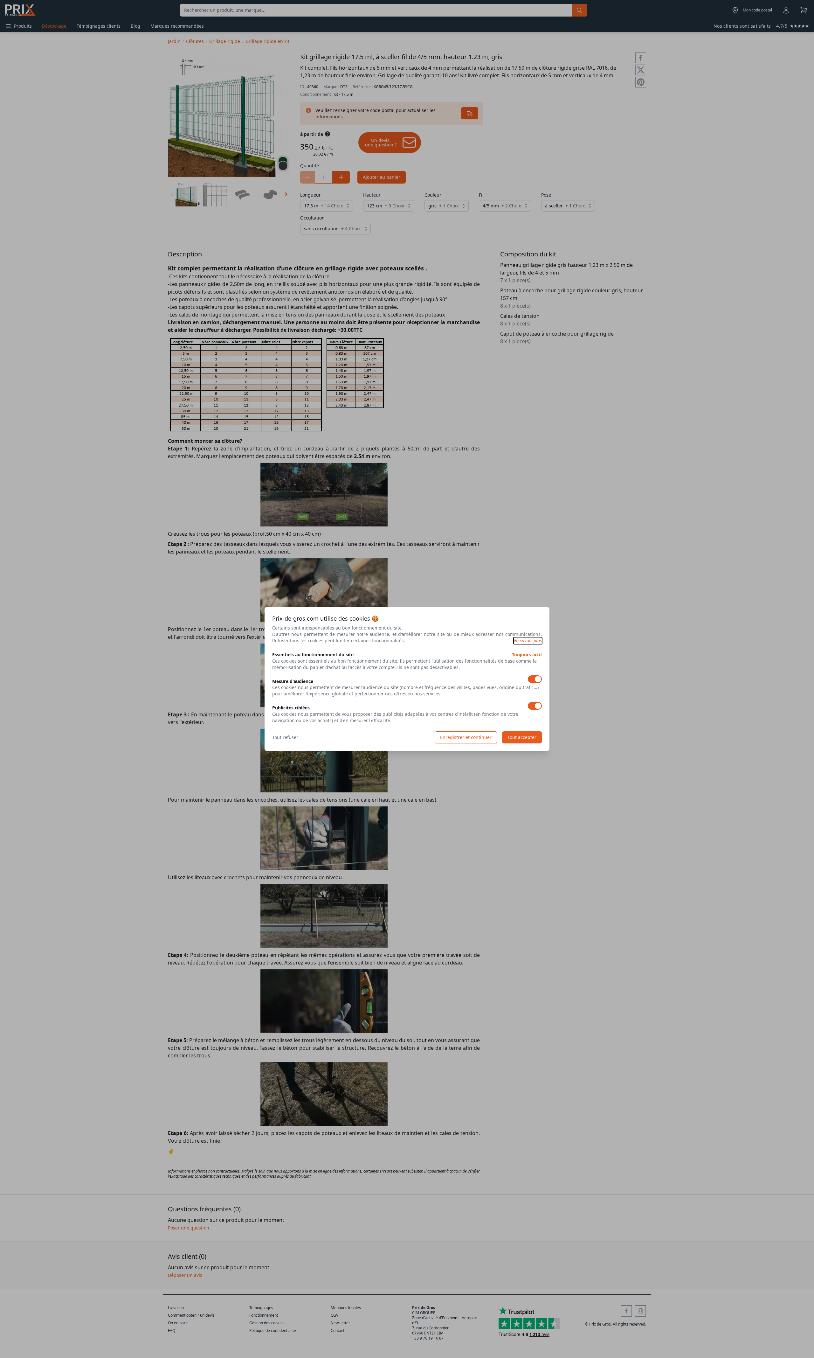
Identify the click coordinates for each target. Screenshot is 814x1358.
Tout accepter (521, 737)
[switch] (535, 679)
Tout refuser (285, 737)
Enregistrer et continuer (466, 737)
